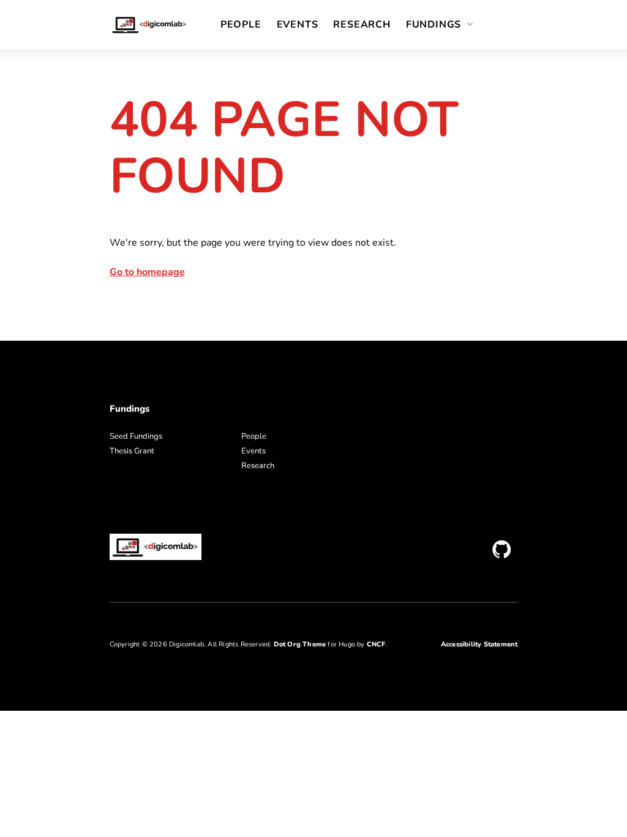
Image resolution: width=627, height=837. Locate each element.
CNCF (376, 644)
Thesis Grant (132, 450)
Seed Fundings (136, 436)
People (240, 24)
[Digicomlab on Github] (501, 549)
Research (361, 24)
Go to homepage (147, 272)
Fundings (433, 24)
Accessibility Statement (479, 644)
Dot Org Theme (300, 644)
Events (297, 24)
